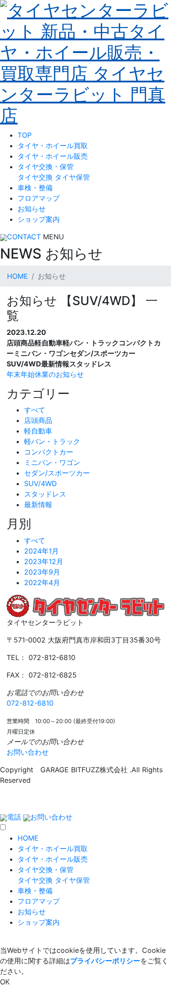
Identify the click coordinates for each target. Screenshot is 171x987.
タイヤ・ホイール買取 (53, 145)
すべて (34, 409)
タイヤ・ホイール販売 (53, 156)
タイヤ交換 (35, 177)
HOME (17, 276)
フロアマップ (39, 198)
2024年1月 (41, 551)
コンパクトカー (48, 451)
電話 (14, 817)
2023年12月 (43, 561)
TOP (25, 135)
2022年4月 (42, 582)
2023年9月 (42, 572)
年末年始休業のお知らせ (45, 374)
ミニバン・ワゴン (52, 462)
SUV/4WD (40, 483)
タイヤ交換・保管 (46, 166)
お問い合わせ (28, 752)
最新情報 (38, 504)
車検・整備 (35, 187)
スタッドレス (45, 494)
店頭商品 (38, 420)
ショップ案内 (39, 219)
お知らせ (32, 208)
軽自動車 (38, 430)
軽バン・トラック (52, 441)
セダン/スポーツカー (57, 473)
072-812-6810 (30, 703)
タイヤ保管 (72, 177)
